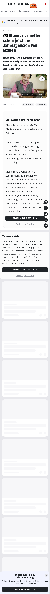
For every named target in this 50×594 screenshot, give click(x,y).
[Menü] (4, 4)
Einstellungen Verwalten (25, 224)
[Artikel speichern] (46, 214)
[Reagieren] (46, 202)
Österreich (29, 104)
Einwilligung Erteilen (25, 218)
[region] (25, 11)
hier (19, 211)
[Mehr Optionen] (46, 225)
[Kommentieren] (46, 208)
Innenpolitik (41, 104)
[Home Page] (18, 4)
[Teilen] (46, 220)
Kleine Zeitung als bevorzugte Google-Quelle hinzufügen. (27, 22)
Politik (7, 31)
